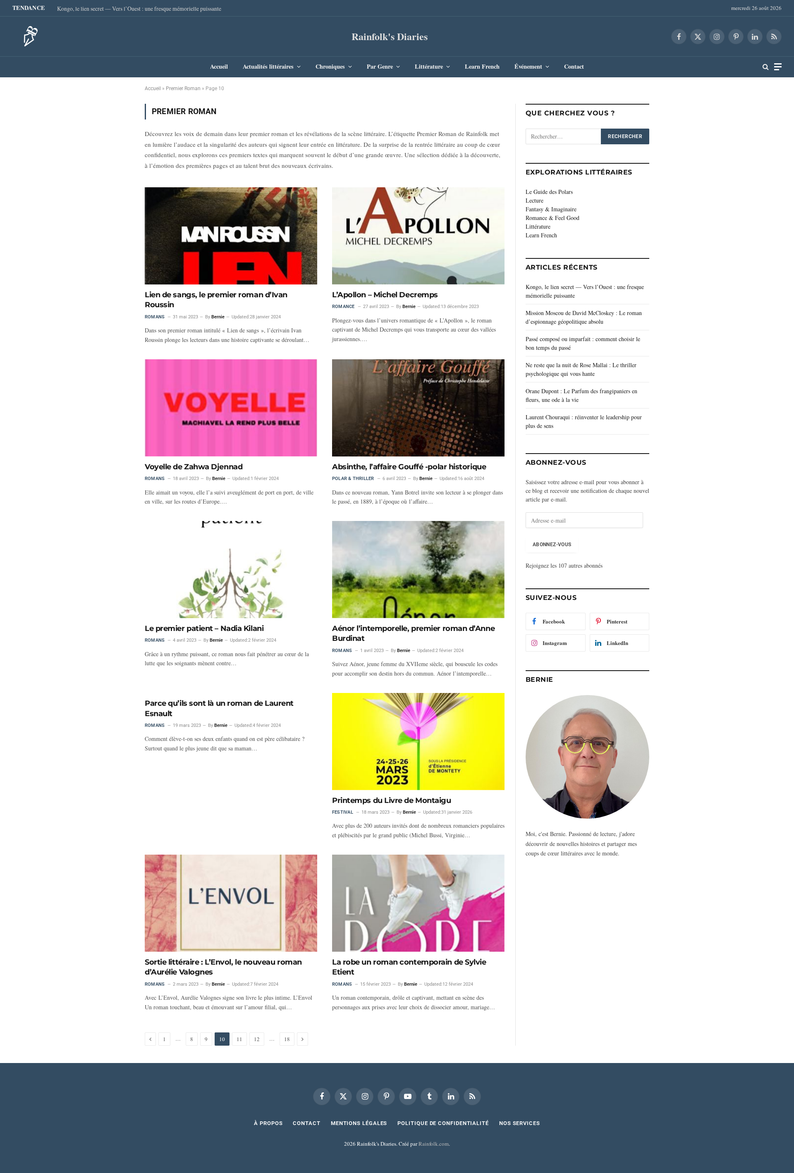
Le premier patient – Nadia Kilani (204, 628)
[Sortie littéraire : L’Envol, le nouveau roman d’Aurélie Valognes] (231, 903)
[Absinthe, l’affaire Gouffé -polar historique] (418, 407)
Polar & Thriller (353, 478)
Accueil (219, 66)
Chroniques (330, 66)
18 (287, 1039)
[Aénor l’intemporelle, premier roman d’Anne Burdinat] (418, 569)
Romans (155, 317)
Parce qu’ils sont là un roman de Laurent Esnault (219, 708)
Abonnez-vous (552, 544)
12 (257, 1039)
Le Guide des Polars (549, 192)
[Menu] (778, 66)
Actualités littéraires (268, 66)
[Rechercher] (765, 66)
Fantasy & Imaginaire (551, 209)
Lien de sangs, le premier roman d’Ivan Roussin (216, 299)
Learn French (482, 66)
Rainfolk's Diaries (390, 36)
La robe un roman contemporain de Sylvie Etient (409, 967)
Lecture (534, 200)
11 (239, 1039)
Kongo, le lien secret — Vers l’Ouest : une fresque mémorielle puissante (139, 8)
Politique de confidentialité (442, 1123)
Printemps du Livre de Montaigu (391, 800)
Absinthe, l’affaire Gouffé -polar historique (409, 466)
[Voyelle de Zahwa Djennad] (231, 407)
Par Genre (380, 66)
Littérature (429, 66)
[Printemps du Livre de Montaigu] (418, 741)
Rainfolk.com (434, 1143)
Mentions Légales (359, 1123)
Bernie (218, 317)
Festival (342, 812)
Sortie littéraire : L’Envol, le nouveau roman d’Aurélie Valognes (223, 967)
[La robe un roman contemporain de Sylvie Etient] (418, 903)
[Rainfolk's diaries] (28, 36)
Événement (528, 66)
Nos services (519, 1123)
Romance (343, 306)
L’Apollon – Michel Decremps (385, 294)
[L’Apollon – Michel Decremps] (418, 235)
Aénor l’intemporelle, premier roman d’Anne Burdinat (413, 633)
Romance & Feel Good (552, 218)
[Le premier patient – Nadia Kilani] (231, 569)
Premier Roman (183, 88)
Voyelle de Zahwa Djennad (193, 466)
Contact (574, 66)
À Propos (268, 1123)
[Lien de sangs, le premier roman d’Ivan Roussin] (231, 235)
